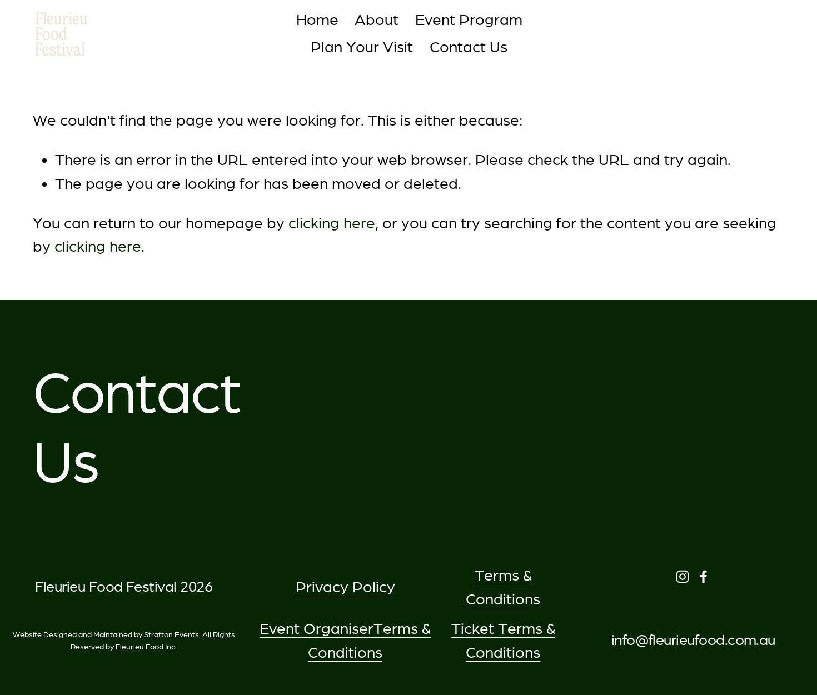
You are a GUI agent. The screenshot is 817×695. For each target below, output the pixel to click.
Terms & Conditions (503, 587)
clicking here (331, 223)
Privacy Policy (345, 587)
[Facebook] (703, 576)
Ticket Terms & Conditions (503, 640)
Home (317, 19)
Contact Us (468, 47)
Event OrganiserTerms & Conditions (345, 640)
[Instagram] (682, 576)
